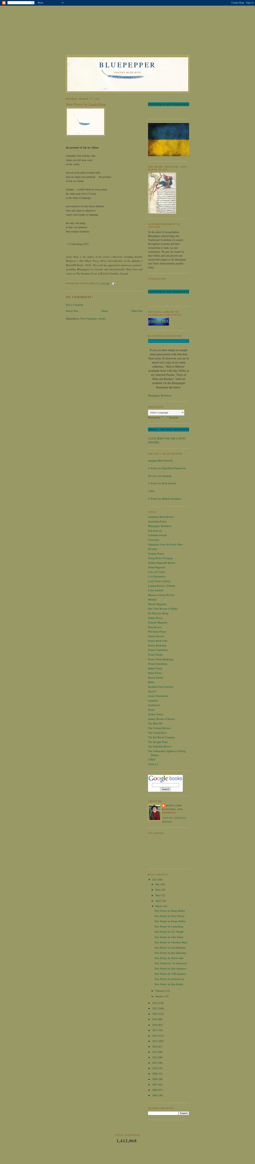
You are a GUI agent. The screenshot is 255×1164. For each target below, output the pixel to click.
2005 (155, 1095)
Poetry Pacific (155, 654)
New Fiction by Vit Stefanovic (171, 963)
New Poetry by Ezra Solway (170, 916)
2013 (155, 1052)
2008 (155, 1079)
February (160, 991)
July (157, 884)
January (159, 996)
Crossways (153, 540)
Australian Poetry (157, 521)
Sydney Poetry (156, 714)
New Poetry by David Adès (169, 958)
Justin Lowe (174, 805)
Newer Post (72, 311)
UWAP (151, 759)
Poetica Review (156, 636)
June (158, 889)
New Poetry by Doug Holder (170, 911)
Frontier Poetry (156, 553)
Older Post (136, 311)
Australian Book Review (161, 517)
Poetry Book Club (157, 640)
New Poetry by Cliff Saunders (170, 974)
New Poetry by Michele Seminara (163, 498)
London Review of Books (161, 586)
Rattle (151, 682)
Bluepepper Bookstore (159, 395)
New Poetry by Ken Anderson (170, 968)
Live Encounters (156, 576)
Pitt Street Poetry (157, 631)
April (158, 900)
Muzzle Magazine (157, 604)
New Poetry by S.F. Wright (169, 931)
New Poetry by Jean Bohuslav (170, 947)
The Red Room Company (161, 737)
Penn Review (155, 627)
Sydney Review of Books (161, 719)
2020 (155, 1014)
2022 (155, 1003)
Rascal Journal (155, 677)
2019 (155, 1019)
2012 (155, 1057)
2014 (155, 1046)
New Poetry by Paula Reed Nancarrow (165, 468)
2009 (155, 1073)
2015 (155, 1041)
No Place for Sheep (158, 613)
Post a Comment (74, 304)
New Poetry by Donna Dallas (170, 921)
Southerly (153, 700)
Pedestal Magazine (157, 622)
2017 (155, 1030)
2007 (155, 1084)
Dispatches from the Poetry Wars (165, 544)
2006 (155, 1090)
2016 (155, 1035)
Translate (173, 417)
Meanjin (152, 599)
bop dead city (155, 530)
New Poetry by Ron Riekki (169, 984)
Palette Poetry (155, 618)
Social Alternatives (158, 696)
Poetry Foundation (158, 650)
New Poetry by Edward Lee (169, 979)
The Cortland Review (159, 728)
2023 (155, 879)
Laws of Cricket (156, 572)
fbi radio (152, 549)
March (159, 906)
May (158, 895)
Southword (154, 705)
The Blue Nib (155, 723)
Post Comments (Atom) (92, 318)
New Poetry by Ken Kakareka (170, 953)
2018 (155, 1025)
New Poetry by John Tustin (169, 937)
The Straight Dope (158, 742)
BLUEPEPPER (127, 64)
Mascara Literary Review (161, 595)
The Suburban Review (160, 746)
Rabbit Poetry (155, 668)
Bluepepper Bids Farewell (158, 460)
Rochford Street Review (160, 686)
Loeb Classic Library (159, 581)
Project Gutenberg (157, 663)
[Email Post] (113, 283)
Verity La (153, 764)
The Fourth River (157, 732)
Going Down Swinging (160, 558)
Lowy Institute (156, 590)
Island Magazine (156, 567)
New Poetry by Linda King (85, 104)
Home (105, 311)
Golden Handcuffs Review (161, 563)
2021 (155, 1008)
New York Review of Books (163, 608)
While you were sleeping (158, 476)
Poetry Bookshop (157, 645)
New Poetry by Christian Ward (171, 942)
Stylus (151, 709)
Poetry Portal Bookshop (160, 659)
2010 (155, 1068)
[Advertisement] (94, 30)
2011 (155, 1063)
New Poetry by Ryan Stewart (160, 483)
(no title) (150, 491)
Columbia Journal (157, 535)
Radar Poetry (155, 673)
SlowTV (152, 691)
